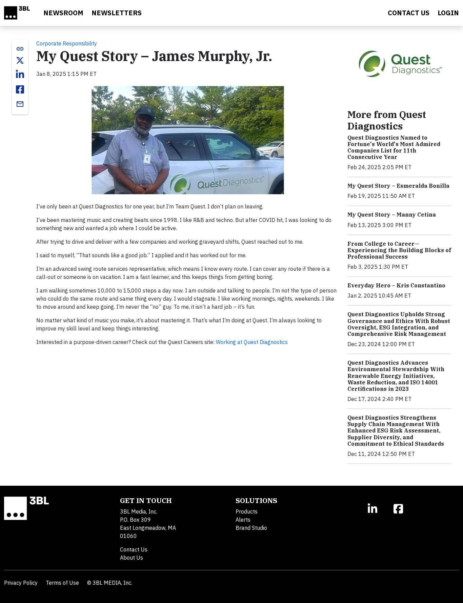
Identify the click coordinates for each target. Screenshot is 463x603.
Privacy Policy (21, 582)
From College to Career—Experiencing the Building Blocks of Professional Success (399, 250)
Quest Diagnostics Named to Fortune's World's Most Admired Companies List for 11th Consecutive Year (393, 147)
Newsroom (63, 12)
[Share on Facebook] (20, 89)
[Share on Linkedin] (20, 74)
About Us (131, 557)
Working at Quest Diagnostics (252, 342)
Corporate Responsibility (66, 43)
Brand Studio (251, 527)
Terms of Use (62, 582)
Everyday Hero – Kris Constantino (396, 285)
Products (247, 511)
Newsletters (117, 12)
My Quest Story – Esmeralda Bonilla (398, 185)
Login (448, 12)
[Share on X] (20, 60)
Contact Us (133, 549)
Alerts (243, 519)
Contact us (408, 12)
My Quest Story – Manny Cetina (391, 214)
